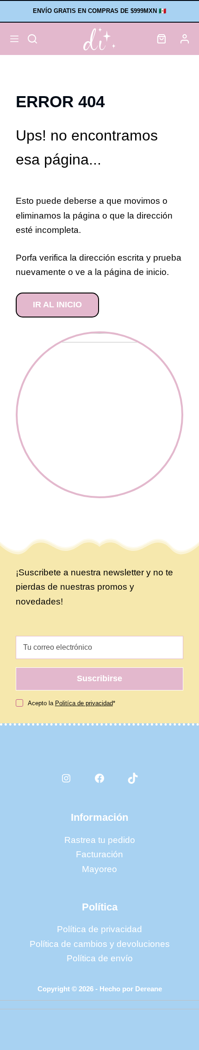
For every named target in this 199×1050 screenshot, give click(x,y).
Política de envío (100, 958)
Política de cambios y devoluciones (100, 944)
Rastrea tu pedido (99, 840)
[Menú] (14, 39)
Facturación (99, 854)
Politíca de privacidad (84, 703)
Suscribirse (99, 678)
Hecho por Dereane (131, 989)
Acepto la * (71, 703)
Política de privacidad (99, 929)
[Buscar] (32, 38)
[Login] (184, 38)
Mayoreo (99, 869)
